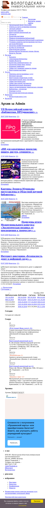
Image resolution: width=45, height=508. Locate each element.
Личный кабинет (15, 29)
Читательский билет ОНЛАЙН (20, 25)
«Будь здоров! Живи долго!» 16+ (21, 328)
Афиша (24, 215)
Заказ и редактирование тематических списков (26, 87)
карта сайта (5, 12)
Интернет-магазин (15, 76)
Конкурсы (8, 95)
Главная (25, 17)
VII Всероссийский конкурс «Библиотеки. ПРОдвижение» (19, 110)
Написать (13, 443)
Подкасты (12, 34)
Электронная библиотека (18, 59)
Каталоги (12, 57)
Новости (12, 156)
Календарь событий (16, 30)
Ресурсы (8, 55)
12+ (18, 116)
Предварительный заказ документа (21, 79)
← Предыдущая (6, 287)
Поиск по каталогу (17, 17)
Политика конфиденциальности (20, 46)
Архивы (8, 392)
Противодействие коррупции (15, 497)
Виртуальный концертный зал (20, 32)
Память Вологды (15, 61)
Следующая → (6, 289)
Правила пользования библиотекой (21, 38)
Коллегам (8, 98)
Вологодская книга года (17, 96)
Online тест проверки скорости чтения (22, 68)
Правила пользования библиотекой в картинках (26, 40)
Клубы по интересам (16, 47)
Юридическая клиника (17, 49)
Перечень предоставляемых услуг (21, 74)
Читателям (32, 19)
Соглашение (22, 505)
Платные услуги (15, 91)
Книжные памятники (16, 66)
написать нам (5, 14)
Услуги (7, 72)
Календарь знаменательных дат (20, 62)
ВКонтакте (9, 468)
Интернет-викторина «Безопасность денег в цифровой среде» (21, 257)
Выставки (12, 482)
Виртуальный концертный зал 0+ (21, 341)
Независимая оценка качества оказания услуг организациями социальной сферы (21, 492)
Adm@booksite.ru (11, 466)
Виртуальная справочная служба (21, 78)
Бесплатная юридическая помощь (21, 93)
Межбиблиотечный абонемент (20, 85)
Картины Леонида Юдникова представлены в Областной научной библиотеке (21, 191)
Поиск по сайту (6, 17)
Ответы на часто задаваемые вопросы (22, 27)
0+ (17, 199)
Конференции (14, 486)
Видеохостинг (10, 470)
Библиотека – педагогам (18, 89)
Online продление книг (17, 81)
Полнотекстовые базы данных (20, 64)
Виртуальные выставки (17, 70)
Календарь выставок (16, 36)
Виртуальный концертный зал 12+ (21, 366)
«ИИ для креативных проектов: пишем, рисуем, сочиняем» (19, 150)
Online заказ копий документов (20, 83)
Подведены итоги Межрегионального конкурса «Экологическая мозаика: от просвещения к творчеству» (21, 226)
